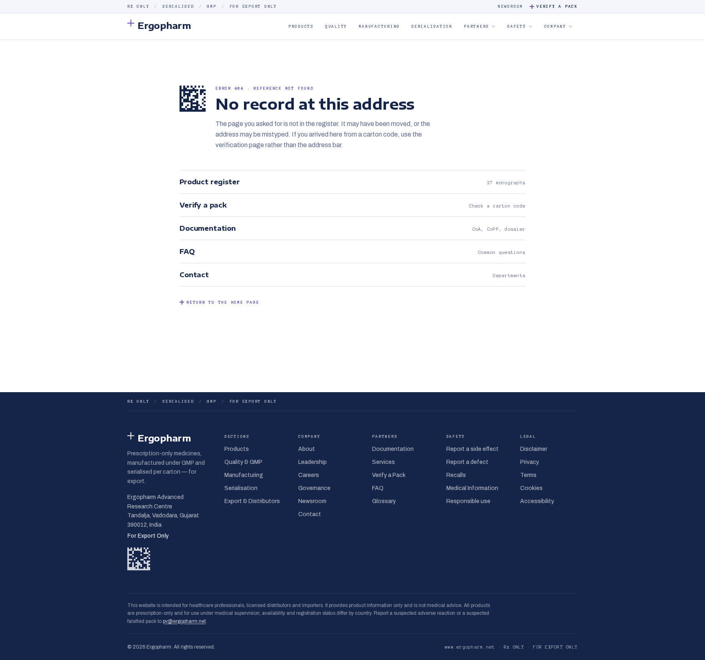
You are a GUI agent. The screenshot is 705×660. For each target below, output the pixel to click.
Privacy (529, 462)
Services (383, 462)
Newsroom (510, 6)
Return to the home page (222, 302)
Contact (309, 514)
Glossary (384, 501)
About (306, 449)
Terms (528, 475)
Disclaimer (533, 449)
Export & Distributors (252, 501)
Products (301, 26)
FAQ (378, 488)
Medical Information (472, 488)
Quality (336, 26)
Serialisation (431, 26)
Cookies (531, 488)
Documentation (393, 449)
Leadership (312, 462)
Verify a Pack (557, 6)
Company (555, 26)
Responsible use (468, 501)
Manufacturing (379, 26)
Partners (476, 26)
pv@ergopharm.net (184, 621)
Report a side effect (472, 449)
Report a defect (467, 462)
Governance (314, 488)
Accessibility (537, 501)
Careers (308, 475)
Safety (516, 26)
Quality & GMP (243, 462)
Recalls (456, 475)
